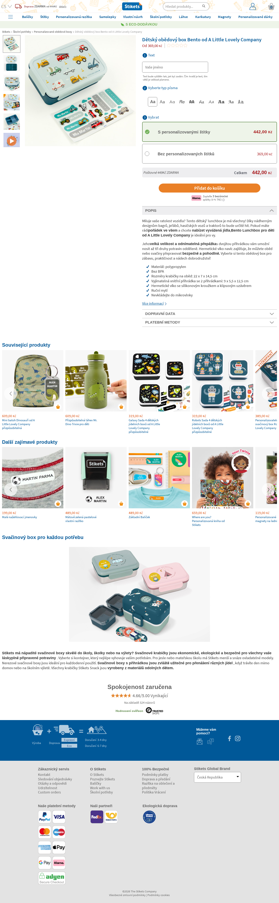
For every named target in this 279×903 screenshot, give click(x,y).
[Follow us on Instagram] (237, 739)
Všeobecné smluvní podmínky (127, 895)
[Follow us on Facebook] (229, 739)
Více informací (153, 303)
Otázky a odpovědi (52, 783)
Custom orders (49, 792)
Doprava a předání (156, 779)
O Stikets (97, 774)
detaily (62, 6)
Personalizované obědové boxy (53, 32)
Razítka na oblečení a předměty (158, 785)
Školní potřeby (22, 32)
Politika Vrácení (154, 792)
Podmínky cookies (158, 895)
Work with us (100, 787)
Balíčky (95, 783)
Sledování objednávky (55, 779)
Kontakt (44, 774)
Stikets (6, 32)
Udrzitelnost (47, 787)
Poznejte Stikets (102, 779)
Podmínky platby (155, 774)
